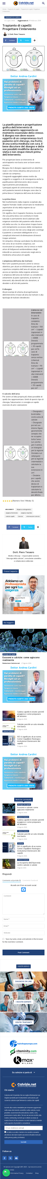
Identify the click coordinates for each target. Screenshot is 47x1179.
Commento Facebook (30, 880)
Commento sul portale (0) (12, 880)
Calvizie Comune (8, 719)
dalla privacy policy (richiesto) (14, 1137)
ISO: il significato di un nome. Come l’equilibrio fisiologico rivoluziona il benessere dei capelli (29, 740)
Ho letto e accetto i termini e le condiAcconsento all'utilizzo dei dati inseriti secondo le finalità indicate (22, 1134)
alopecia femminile (12, 513)
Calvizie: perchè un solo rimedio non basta (30, 725)
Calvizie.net (8, 1095)
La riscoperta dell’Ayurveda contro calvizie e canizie (28, 864)
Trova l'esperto (11, 571)
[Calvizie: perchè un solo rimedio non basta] (9, 728)
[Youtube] (16, 1158)
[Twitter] (10, 1158)
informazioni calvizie (32, 516)
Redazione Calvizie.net (11, 663)
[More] (34, 40)
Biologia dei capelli (9, 654)
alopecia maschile (26, 513)
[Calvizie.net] (24, 3)
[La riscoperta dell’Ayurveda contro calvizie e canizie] (9, 864)
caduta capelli (10, 516)
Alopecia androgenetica (24, 509)
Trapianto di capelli (13, 9)
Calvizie (20, 516)
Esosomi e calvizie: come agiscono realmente (21, 658)
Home (4, 9)
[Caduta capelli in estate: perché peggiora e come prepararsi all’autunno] (9, 716)
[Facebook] (5, 1158)
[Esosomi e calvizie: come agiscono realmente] (23, 640)
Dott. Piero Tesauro (17, 34)
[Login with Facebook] (23, 889)
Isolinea (5, 744)
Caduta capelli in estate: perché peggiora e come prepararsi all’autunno (30, 714)
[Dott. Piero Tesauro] (5, 34)
